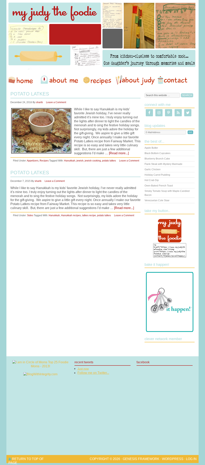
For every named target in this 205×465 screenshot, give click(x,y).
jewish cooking (93, 160)
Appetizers (32, 160)
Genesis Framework (141, 459)
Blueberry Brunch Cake (157, 158)
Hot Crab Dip (152, 180)
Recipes (97, 80)
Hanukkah (69, 160)
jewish (79, 160)
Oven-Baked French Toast (159, 185)
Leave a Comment (56, 102)
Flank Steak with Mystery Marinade (163, 164)
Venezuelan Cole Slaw (157, 200)
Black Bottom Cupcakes (157, 153)
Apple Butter (151, 147)
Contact (172, 80)
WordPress (172, 459)
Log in (191, 459)
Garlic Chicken (153, 169)
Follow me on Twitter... (93, 372)
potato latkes (109, 160)
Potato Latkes (29, 94)
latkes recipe (89, 215)
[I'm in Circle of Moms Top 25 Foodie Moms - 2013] (40, 366)
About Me (60, 80)
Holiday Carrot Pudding (157, 174)
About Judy (135, 80)
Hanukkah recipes (71, 215)
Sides (30, 215)
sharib (39, 102)
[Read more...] (119, 153)
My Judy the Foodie (102, 35)
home (22, 80)
